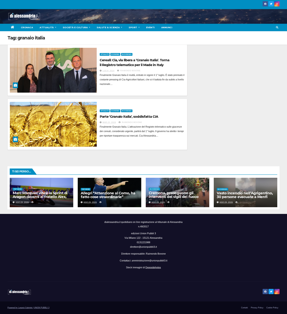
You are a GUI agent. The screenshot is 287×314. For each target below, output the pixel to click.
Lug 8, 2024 (109, 71)
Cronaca (27, 27)
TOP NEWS (18, 189)
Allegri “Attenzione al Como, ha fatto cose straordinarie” (108, 195)
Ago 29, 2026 (22, 202)
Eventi (150, 27)
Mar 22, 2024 (109, 122)
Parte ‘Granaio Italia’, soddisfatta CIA (129, 117)
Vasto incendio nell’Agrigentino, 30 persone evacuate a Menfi (245, 195)
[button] (277, 27)
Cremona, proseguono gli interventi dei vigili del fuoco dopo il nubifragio (174, 197)
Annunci (166, 27)
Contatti (244, 308)
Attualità (47, 27)
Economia (115, 54)
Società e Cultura (75, 27)
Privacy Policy (257, 308)
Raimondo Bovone (130, 71)
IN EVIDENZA (127, 54)
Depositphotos (153, 267)
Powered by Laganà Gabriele (20, 308)
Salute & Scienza (108, 27)
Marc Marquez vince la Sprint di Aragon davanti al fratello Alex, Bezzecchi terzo (40, 197)
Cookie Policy (272, 308)
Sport (133, 27)
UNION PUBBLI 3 (41, 308)
